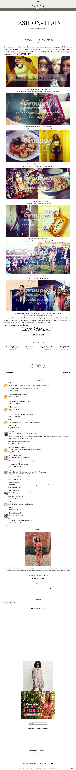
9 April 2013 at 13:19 (14, 452)
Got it (43, 8)
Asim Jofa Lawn (13, 507)
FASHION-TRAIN (38, 22)
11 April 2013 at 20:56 (14, 487)
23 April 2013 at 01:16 (14, 522)
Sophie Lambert (13, 470)
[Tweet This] (36, 366)
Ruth (10, 431)
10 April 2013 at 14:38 (14, 479)
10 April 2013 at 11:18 (14, 466)
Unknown (11, 383)
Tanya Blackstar (13, 455)
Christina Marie (13, 513)
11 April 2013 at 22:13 (14, 498)
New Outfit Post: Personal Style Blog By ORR (22, 401)
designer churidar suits (23, 449)
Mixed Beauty (12, 425)
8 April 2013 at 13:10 (14, 444)
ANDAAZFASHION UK (15, 447)
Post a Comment (11, 526)
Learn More (35, 8)
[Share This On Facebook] (31, 366)
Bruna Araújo (12, 490)
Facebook (41, 334)
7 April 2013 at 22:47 (14, 403)
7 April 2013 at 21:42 (14, 390)
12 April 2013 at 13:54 (14, 509)
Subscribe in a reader (38, 753)
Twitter (34, 334)
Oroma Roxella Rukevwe (16, 394)
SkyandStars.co (52, 768)
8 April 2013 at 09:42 (14, 427)
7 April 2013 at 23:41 (14, 416)
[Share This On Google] (44, 366)
